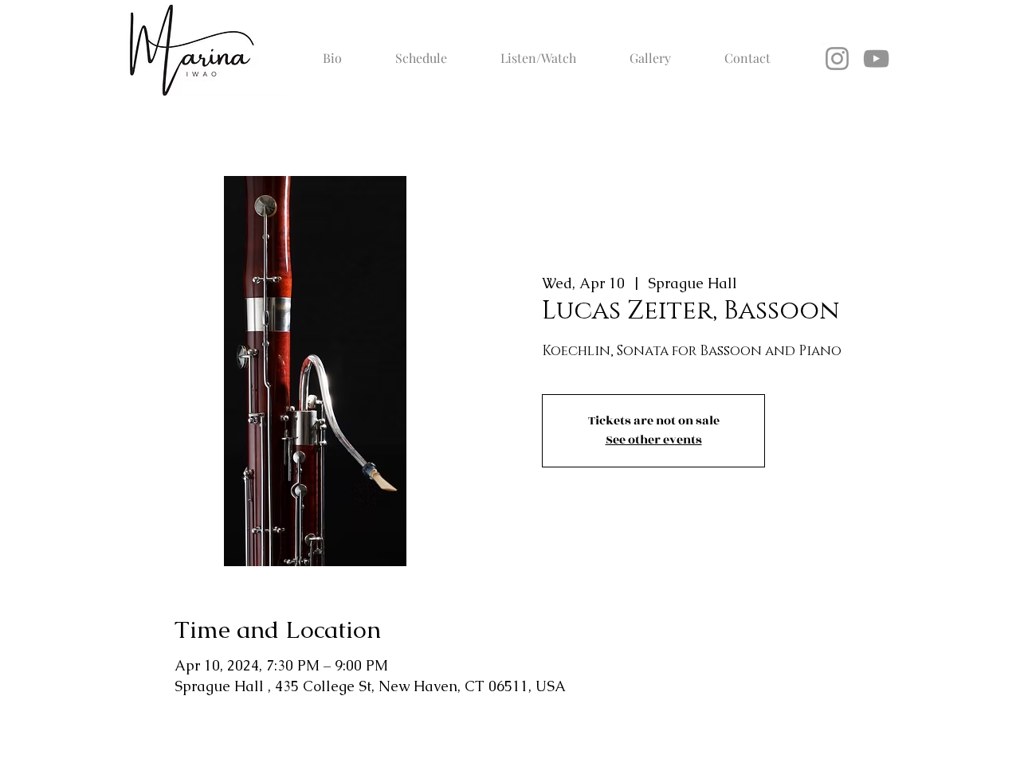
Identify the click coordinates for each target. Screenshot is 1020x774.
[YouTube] (876, 58)
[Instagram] (837, 58)
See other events (654, 440)
